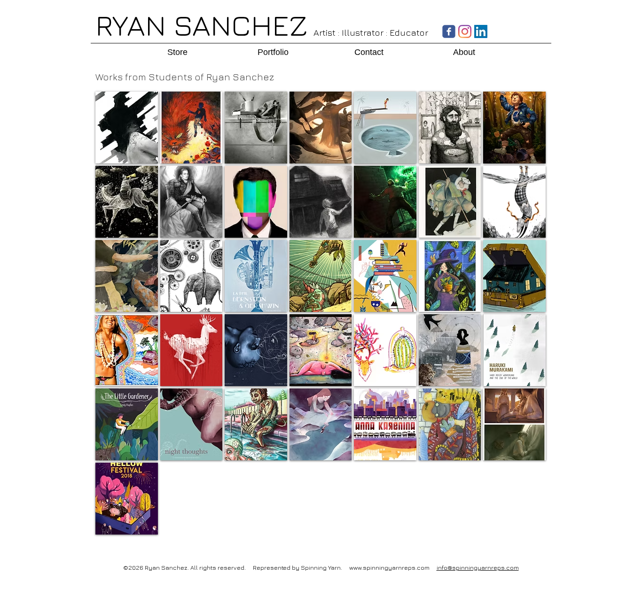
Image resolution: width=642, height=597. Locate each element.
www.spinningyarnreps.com (389, 567)
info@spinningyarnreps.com (478, 567)
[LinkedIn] (480, 31)
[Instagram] (464, 31)
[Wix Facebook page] (448, 31)
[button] (126, 127)
